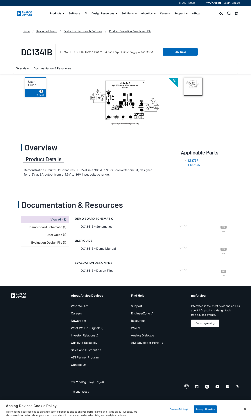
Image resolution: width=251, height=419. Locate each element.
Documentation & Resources (52, 68)
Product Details (43, 159)
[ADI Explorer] (221, 13)
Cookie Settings (179, 409)
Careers (76, 313)
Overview (22, 68)
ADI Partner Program (85, 357)
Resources (138, 321)
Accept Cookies (205, 409)
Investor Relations (83, 335)
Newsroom (78, 321)
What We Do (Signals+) (87, 328)
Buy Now (180, 51)
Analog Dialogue (142, 335)
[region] (125, 409)
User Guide (32, 83)
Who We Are (79, 306)
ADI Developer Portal (145, 343)
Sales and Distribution (86, 350)
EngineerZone (140, 313)
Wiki (134, 328)
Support (136, 306)
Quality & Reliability (84, 343)
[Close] (245, 409)
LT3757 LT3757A (194, 163)
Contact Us (78, 365)
